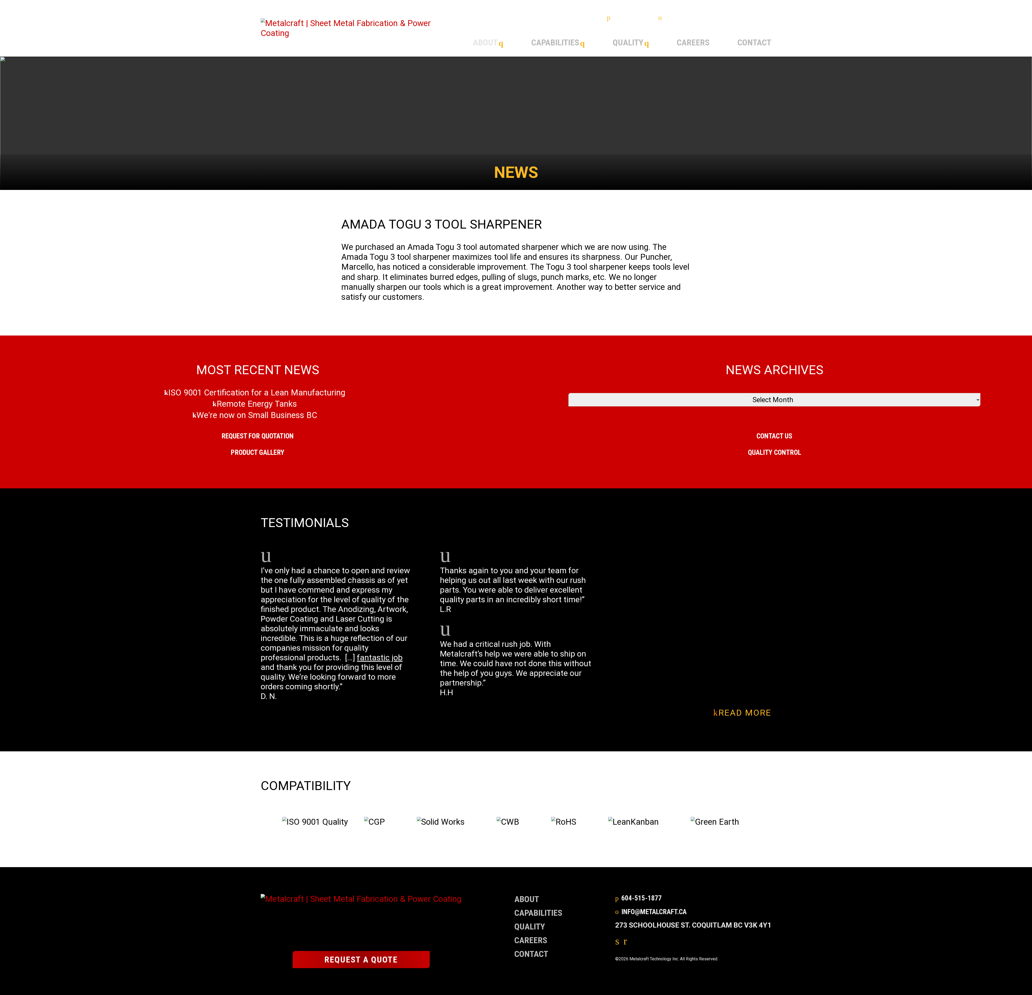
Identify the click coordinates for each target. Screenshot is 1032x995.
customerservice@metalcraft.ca (717, 18)
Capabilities (555, 42)
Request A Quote (361, 959)
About (485, 42)
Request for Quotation (257, 436)
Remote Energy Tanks (257, 404)
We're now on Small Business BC (256, 415)
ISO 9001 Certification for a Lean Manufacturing (256, 393)
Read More (744, 713)
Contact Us (774, 436)
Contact (754, 42)
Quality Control (774, 452)
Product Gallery (257, 452)
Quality (628, 42)
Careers (693, 42)
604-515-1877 (632, 18)
